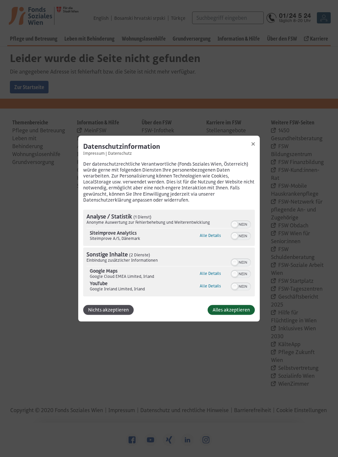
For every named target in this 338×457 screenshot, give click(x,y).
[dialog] (169, 228)
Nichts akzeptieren (108, 310)
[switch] (241, 224)
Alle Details (210, 235)
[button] (235, 224)
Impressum (94, 153)
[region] (169, 254)
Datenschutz (120, 153)
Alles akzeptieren (231, 310)
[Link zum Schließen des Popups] (253, 144)
